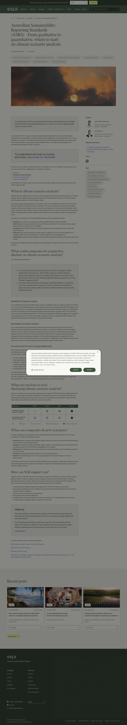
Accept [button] (89, 370)
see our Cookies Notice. (47, 365)
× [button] (97, 352)
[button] (37, 370)
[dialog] (63, 362)
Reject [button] (75, 370)
